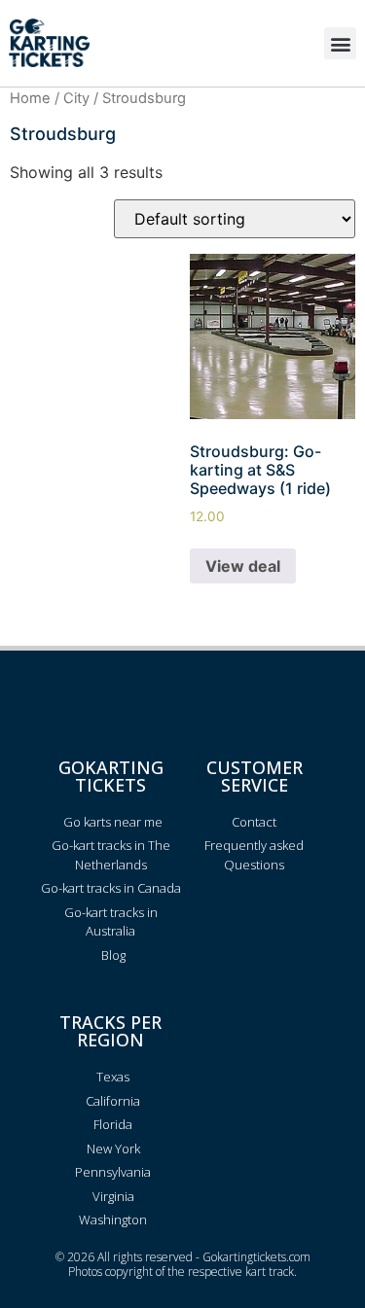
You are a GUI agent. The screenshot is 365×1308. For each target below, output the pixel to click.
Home (30, 98)
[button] (340, 43)
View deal (242, 566)
